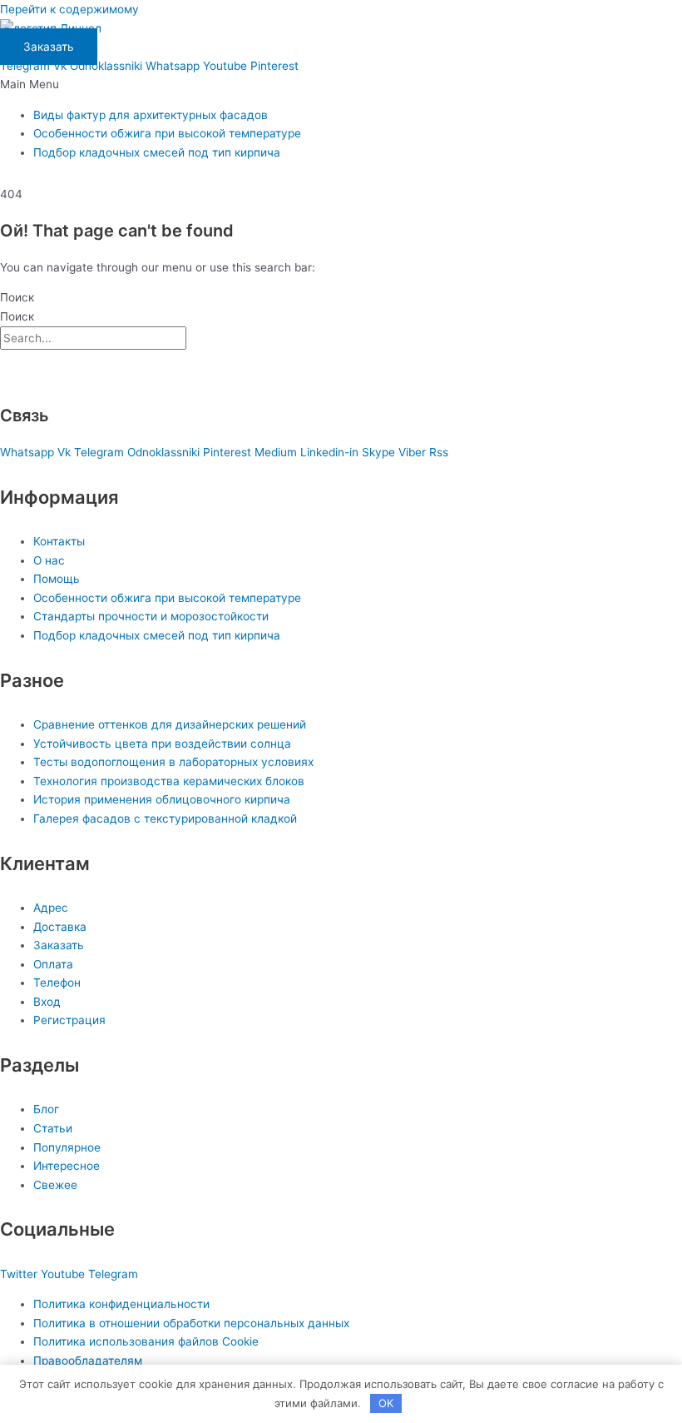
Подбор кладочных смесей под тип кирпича (156, 152)
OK (385, 1403)
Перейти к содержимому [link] (69, 9)
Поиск (17, 297)
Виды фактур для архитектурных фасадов (150, 115)
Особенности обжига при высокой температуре (167, 133)
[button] (341, 84)
